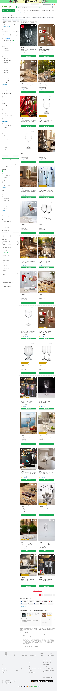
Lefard (31, 603)
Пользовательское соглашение (47, 672)
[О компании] (6, 653)
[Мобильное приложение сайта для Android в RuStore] (49, 681)
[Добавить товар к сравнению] (33, 25)
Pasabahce (31, 601)
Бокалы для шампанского (15, 17)
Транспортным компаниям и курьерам (35, 668)
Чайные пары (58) (6, 255)
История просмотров (5, 666)
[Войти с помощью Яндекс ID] (54, 4)
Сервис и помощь (19, 659)
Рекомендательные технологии (47, 677)
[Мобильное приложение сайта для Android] (34, 681)
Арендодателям (31, 664)
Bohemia (24, 601)
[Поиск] (40, 7)
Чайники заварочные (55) (7, 257)
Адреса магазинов (5, 3)
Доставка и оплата (35, 4)
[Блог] (15, 653)
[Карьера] (42, 653)
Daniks (37, 603)
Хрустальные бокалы (7, 19)
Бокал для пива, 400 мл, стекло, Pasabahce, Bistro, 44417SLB (33, 614)
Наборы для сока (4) (6, 268)
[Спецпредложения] (33, 653)
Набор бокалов (50, 17)
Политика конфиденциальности (48, 668)
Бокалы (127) (5, 252)
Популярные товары (5, 660)
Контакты (17, 670)
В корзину (29, 56)
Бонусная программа (46, 664)
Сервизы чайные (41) (6, 258)
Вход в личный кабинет (19, 668)
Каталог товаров (5, 659)
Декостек (24, 603)
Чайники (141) (5, 250)
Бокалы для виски (33, 17)
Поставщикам (31, 662)
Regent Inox (51, 603)
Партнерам (31, 659)
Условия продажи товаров (47, 660)
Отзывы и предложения (19, 666)
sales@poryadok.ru (7, 683)
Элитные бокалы (24, 19)
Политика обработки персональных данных (48, 671)
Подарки (3, 672)
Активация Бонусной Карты (47, 666)
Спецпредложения (5, 664)
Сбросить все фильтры (7, 26)
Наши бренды (4, 670)
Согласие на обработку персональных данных (46, 675)
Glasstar (38, 601)
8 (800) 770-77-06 (27, 4)
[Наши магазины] (24, 653)
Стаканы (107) (5, 253)
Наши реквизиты (32, 672)
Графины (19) (5, 263)
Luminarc (45, 601)
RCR (51, 601)
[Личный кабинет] (51, 653)
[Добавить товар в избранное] (35, 25)
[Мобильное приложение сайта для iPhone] (42, 681)
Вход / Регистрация (47, 4)
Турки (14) (4, 267)
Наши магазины (4, 668)
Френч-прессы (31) (6, 260)
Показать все (23, 606)
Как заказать (18, 660)
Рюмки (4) (4, 270)
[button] (8, 10)
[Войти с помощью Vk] (52, 4)
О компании (31, 670)
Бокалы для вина (6, 17)
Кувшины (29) (5, 262)
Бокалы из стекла (15, 19)
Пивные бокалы (25, 17)
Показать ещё (36, 590)
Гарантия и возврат (19, 664)
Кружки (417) (5, 249)
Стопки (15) (5, 265)
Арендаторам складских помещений (35, 660)
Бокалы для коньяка (41, 17)
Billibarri (43, 603)
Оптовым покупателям (32, 666)
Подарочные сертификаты (47, 662)
